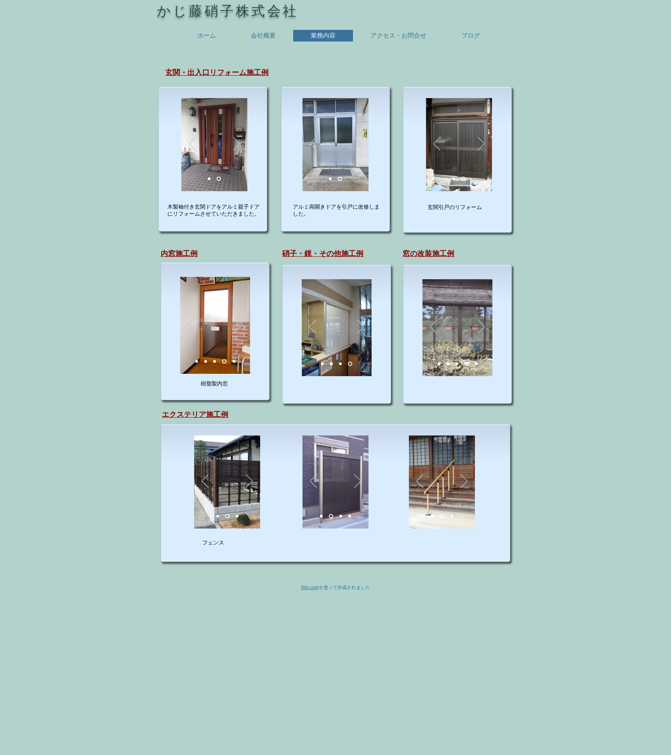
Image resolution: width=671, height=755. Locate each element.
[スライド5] (234, 361)
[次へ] (236, 144)
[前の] (192, 144)
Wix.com (310, 587)
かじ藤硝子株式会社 (227, 10)
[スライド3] (209, 178)
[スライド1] (219, 178)
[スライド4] (224, 361)
